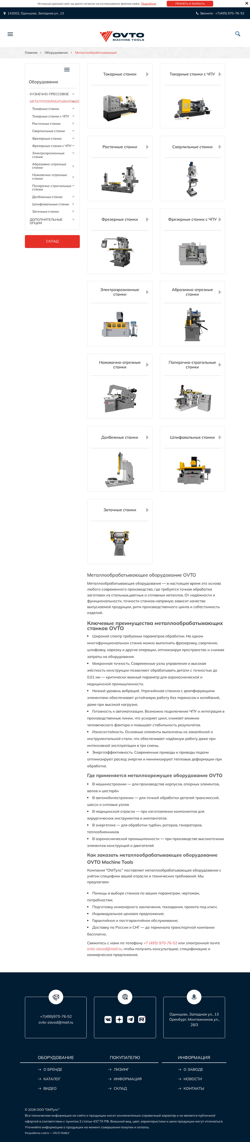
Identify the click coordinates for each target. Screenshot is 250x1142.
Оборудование (56, 52)
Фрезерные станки (47, 138)
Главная (31, 52)
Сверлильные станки (48, 131)
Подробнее (148, 3)
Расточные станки (46, 123)
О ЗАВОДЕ (193, 1069)
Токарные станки (45, 109)
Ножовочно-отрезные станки (49, 176)
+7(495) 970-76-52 (229, 13)
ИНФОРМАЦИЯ (128, 1079)
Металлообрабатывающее (53, 101)
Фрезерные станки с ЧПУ (52, 146)
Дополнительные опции (46, 221)
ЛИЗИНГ (121, 1069)
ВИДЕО (50, 1088)
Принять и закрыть (190, 3)
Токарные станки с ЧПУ (50, 116)
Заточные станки (45, 211)
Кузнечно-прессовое (49, 94)
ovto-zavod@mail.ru (104, 948)
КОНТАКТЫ (194, 1088)
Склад (52, 241)
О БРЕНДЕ (52, 1069)
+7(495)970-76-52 (56, 1016)
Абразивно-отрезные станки (49, 165)
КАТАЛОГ (52, 1079)
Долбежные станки (47, 197)
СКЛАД (120, 1088)
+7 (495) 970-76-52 (160, 943)
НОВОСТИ (193, 1079)
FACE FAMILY (61, 1133)
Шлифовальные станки (50, 204)
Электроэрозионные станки (48, 154)
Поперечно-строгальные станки (51, 187)
